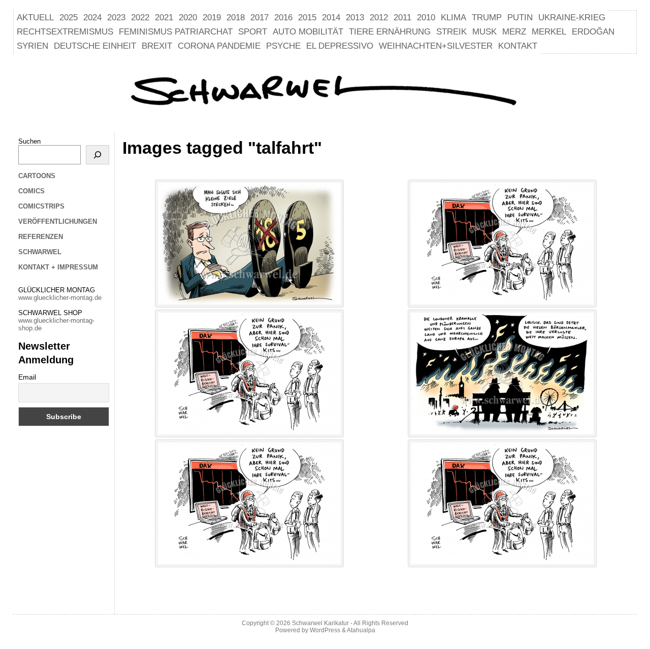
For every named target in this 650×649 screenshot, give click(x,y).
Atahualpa (361, 630)
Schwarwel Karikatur (320, 623)
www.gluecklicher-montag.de (60, 297)
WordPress (325, 630)
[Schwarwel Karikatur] (324, 92)
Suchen (29, 141)
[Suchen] (97, 154)
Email (27, 377)
